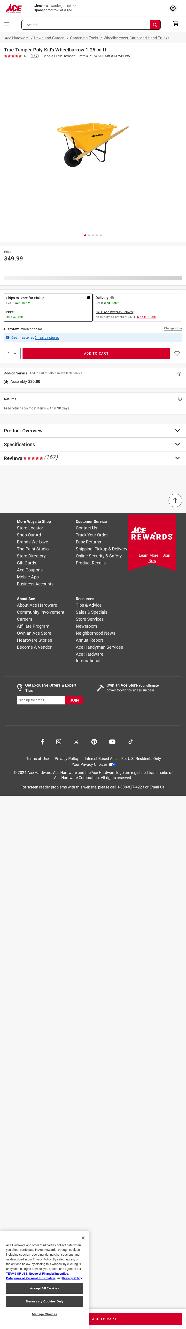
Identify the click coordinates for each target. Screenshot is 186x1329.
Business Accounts (35, 583)
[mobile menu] (7, 24)
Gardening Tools (84, 38)
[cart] (177, 24)
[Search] (155, 25)
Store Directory (31, 555)
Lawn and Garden (49, 38)
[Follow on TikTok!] (130, 741)
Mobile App (28, 576)
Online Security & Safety (99, 555)
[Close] (83, 1238)
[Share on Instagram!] (58, 741)
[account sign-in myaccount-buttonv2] (174, 8)
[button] (93, 145)
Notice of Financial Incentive (48, 1273)
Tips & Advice (89, 605)
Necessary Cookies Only (44, 1301)
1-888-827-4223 (130, 787)
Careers (24, 619)
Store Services (90, 619)
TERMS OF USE (16, 1273)
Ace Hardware (17, 38)
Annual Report (89, 640)
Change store (173, 328)
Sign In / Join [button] (146, 317)
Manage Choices (44, 1314)
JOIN (74, 700)
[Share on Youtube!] (112, 741)
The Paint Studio (33, 548)
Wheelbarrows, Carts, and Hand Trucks (136, 38)
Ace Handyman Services (99, 647)
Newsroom (86, 626)
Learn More (148, 555)
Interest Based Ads (100, 758)
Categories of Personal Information (30, 1278)
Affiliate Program (33, 626)
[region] (44, 1280)
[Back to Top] (175, 500)
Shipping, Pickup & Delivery (101, 548)
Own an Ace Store (34, 633)
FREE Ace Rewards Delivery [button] (114, 312)
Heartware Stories (34, 640)
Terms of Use (37, 758)
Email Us (156, 787)
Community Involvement (40, 612)
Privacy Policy (67, 758)
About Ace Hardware (37, 605)
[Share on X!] (76, 741)
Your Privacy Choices (90, 764)
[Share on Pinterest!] (94, 741)
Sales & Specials (91, 612)
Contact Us (86, 527)
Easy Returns (88, 541)
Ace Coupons (30, 569)
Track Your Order (92, 534)
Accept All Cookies (44, 1288)
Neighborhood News (95, 633)
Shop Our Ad (29, 534)
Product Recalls (91, 562)
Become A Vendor (34, 647)
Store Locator (30, 527)
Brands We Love (32, 541)
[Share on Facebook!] (42, 741)
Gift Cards (26, 562)
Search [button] (32, 25)
